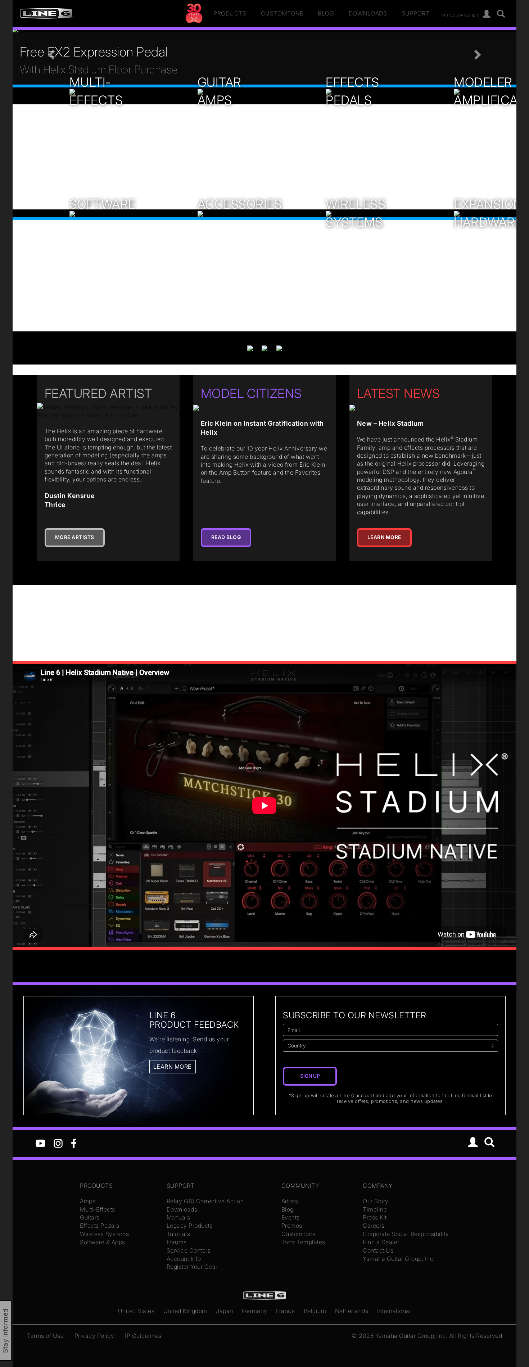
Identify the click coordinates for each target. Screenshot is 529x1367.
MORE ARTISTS (74, 537)
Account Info (184, 1258)
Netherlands (352, 1310)
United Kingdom (185, 1310)
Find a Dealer (381, 1242)
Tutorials (178, 1233)
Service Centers (189, 1250)
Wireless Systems (104, 1233)
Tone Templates (303, 1242)
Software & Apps (102, 1242)
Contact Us (378, 1250)
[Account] (487, 14)
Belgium (315, 1310)
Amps (87, 1201)
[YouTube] (40, 1142)
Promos (291, 1225)
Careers (374, 1225)
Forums (177, 1242)
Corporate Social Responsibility (406, 1233)
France (285, 1310)
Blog (326, 13)
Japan (224, 1310)
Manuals (178, 1217)
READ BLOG (226, 537)
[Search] (501, 14)
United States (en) (460, 15)
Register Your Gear (192, 1266)
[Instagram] (58, 1142)
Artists (289, 1201)
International (394, 1310)
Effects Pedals (99, 1225)
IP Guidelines (143, 1335)
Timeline (375, 1209)
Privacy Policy (94, 1335)
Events (290, 1217)
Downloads (368, 13)
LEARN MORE (384, 537)
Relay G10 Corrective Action (205, 1201)
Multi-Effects (97, 1209)
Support (416, 13)
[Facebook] (74, 1142)
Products (229, 13)
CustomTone (282, 13)
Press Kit (375, 1217)
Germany (254, 1310)
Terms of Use (45, 1335)
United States (136, 1310)
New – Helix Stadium (390, 423)
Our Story (376, 1201)
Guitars (90, 1217)
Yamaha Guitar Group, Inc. (399, 1258)
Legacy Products (190, 1225)
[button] (50, 52)
